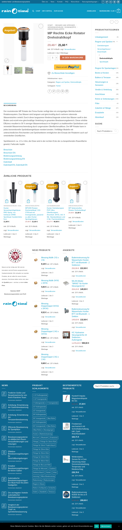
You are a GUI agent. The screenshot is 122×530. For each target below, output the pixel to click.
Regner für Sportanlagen (105, 68)
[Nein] (118, 527)
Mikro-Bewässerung (48, 476)
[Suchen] (33, 11)
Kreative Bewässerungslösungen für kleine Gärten (18, 468)
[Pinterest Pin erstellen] (114, 1)
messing (36, 476)
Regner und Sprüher (103, 42)
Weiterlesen (105, 526)
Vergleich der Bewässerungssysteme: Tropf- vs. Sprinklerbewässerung (18, 508)
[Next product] (112, 22)
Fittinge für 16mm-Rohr (48, 441)
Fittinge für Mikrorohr (40, 468)
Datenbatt (8, 162)
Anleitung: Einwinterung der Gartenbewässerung (18, 406)
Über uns (45, 2)
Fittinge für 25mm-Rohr (41, 453)
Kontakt (60, 2)
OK (96, 526)
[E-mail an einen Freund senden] (110, 1)
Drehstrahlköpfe (106, 58)
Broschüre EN (9, 153)
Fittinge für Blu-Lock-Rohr (42, 465)
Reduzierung (37, 480)
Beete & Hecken (102, 73)
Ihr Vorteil (47, 11)
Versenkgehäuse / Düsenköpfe (104, 50)
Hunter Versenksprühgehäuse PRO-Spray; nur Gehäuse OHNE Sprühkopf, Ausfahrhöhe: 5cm (13, 213)
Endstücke (54, 438)
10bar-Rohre (37, 430)
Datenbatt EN (9, 165)
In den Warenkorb (72, 58)
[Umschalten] (117, 41)
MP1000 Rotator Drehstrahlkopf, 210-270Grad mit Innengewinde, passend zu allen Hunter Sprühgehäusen (34, 213)
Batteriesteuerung (46, 434)
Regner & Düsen (38, 484)
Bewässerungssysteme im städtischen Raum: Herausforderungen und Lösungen (18, 440)
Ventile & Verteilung (103, 90)
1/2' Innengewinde (39, 411)
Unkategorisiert (101, 37)
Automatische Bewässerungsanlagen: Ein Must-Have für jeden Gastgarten (18, 481)
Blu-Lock (36, 438)
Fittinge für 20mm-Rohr (41, 449)
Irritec (55, 472)
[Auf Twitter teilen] (107, 1)
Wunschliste (75, 2)
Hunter (58, 86)
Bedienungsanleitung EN (14, 159)
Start (50, 25)
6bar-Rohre (51, 426)
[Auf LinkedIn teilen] (118, 1)
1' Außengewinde (39, 403)
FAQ (66, 2)
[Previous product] (116, 22)
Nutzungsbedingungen (89, 2)
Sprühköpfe (104, 62)
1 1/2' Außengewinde (40, 395)
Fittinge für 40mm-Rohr (41, 461)
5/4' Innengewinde (39, 426)
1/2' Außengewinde (39, 407)
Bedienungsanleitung (13, 156)
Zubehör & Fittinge (103, 108)
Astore (35, 434)
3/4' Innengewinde (39, 418)
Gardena (52, 468)
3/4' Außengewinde (39, 414)
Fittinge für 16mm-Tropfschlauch (44, 445)
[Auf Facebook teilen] (103, 1)
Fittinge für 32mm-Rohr (41, 457)
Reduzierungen (49, 480)
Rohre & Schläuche (39, 488)
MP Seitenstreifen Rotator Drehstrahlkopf (77, 209)
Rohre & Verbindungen (104, 99)
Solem (35, 492)
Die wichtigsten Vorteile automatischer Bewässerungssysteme (18, 495)
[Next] (40, 43)
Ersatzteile (99, 113)
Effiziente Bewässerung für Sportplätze (18, 428)
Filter (97, 103)
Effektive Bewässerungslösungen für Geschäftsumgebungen (18, 455)
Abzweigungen (49, 430)
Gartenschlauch (38, 472)
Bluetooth (44, 438)
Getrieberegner (103, 46)
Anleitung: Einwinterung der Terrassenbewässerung (18, 417)
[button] (91, 11)
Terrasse (52, 492)
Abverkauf (99, 117)
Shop (38, 11)
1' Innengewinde (52, 403)
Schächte (52, 488)
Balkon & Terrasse (103, 77)
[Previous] (7, 43)
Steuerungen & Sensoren (101, 83)
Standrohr (43, 492)
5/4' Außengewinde (39, 422)
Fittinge (35, 441)
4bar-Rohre (51, 418)
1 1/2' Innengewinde (40, 399)
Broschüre (8, 150)
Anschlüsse (100, 94)
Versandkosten (70, 49)
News (52, 2)
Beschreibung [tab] (10, 105)
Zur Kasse (58, 11)
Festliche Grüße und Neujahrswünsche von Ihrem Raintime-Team (17, 395)
